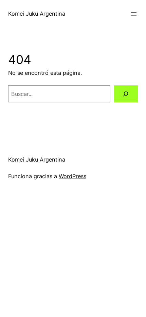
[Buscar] (126, 93)
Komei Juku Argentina (36, 13)
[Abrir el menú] (134, 14)
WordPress (72, 176)
